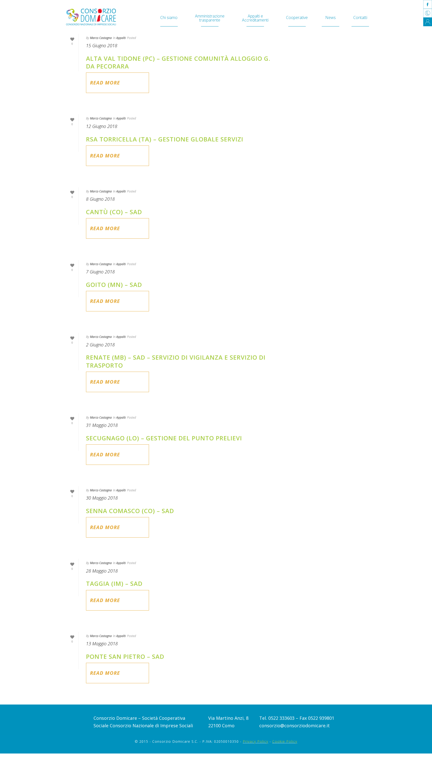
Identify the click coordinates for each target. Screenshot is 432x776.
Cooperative (297, 17)
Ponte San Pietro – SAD (125, 656)
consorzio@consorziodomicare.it (294, 726)
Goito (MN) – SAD (114, 284)
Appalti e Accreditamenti (255, 18)
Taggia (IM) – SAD (114, 583)
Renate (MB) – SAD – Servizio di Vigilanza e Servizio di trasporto (176, 361)
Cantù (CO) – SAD (114, 212)
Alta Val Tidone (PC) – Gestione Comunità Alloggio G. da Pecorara (178, 62)
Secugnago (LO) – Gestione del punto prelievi (164, 438)
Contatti (360, 17)
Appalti (121, 38)
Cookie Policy (284, 741)
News (330, 17)
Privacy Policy (255, 741)
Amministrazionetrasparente (209, 18)
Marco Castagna (101, 38)
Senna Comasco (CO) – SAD (130, 511)
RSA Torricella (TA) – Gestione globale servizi (164, 139)
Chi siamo (169, 17)
